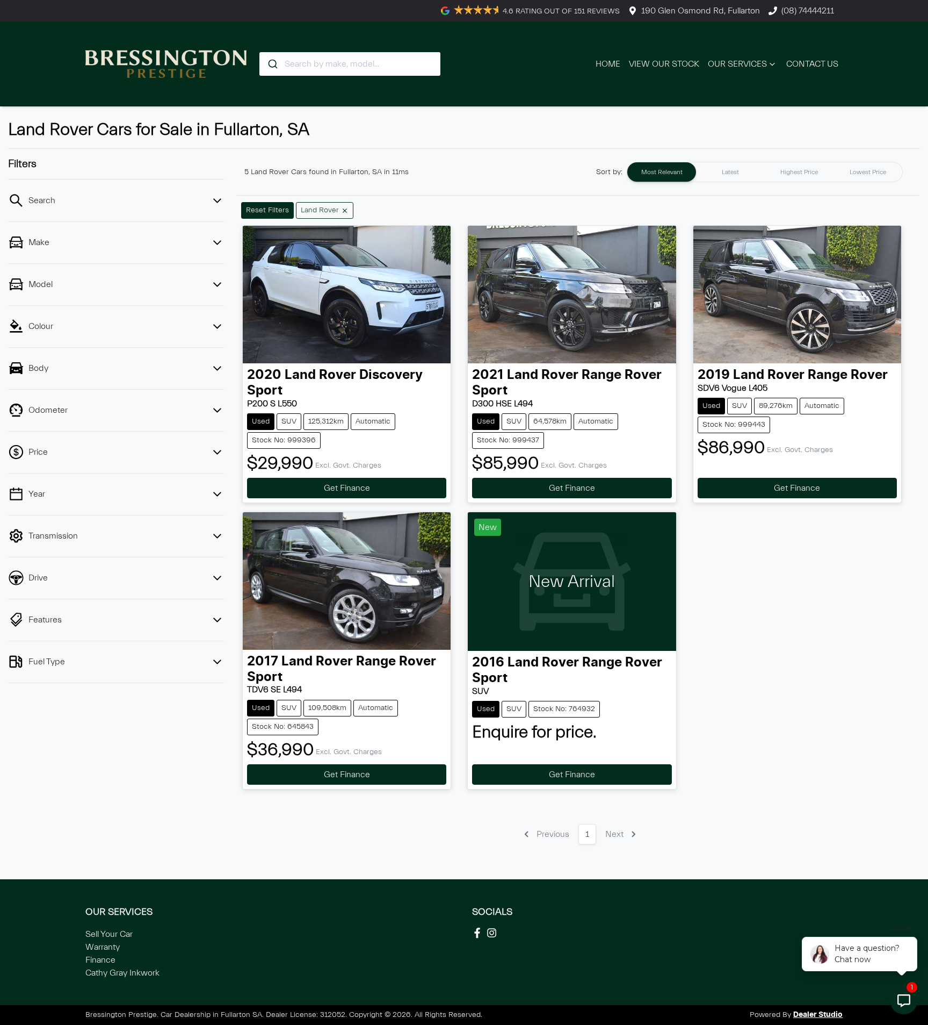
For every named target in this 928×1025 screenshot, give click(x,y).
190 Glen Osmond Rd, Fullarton (700, 11)
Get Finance (347, 488)
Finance (100, 960)
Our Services (737, 64)
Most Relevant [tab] (662, 172)
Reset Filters (267, 210)
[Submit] (272, 64)
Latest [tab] (730, 172)
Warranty (102, 947)
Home (608, 64)
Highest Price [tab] (799, 172)
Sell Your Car (109, 934)
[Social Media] (479, 933)
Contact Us (812, 64)
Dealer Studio (818, 1015)
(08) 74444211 (807, 11)
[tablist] (765, 172)
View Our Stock (664, 64)
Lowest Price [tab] (868, 172)
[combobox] (349, 64)
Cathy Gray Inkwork (122, 973)
